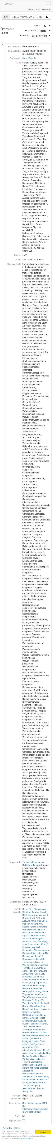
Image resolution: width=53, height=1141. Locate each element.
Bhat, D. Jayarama (31, 914)
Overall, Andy (34, 1026)
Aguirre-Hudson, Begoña (34, 1022)
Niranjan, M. (40, 1014)
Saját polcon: (15, 1120)
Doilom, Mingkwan (30, 1067)
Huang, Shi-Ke (41, 991)
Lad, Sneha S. (36, 1008)
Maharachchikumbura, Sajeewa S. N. (32, 1075)
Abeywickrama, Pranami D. (35, 920)
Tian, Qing (30, 982)
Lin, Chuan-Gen (32, 949)
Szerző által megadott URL (34, 1102)
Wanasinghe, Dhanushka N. (32, 1063)
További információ (26, 1138)
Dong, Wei (39, 1000)
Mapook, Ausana (30, 923)
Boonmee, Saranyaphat (32, 990)
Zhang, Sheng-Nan (40, 953)
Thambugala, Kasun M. (33, 961)
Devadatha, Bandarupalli (31, 1013)
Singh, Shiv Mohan (31, 1005)
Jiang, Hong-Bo (29, 970)
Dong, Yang (27, 909)
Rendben (43, 1132)
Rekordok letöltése (11, 1128)
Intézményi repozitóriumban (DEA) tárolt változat (35, 1110)
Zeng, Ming (27, 973)
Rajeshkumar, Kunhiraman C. (35, 1078)
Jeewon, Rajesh (39, 911)
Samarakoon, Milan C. (38, 944)
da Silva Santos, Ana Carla (36, 1054)
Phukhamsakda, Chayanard (35, 964)
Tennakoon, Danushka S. (34, 967)
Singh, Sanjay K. (41, 1003)
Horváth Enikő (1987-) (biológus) (33, 1043)
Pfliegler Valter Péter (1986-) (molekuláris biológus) (35, 1038)
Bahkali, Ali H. (42, 1064)
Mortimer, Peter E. (37, 1082)
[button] (47, 25)
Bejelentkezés (34, 9)
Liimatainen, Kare (30, 1020)
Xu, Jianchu (38, 1088)
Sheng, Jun (27, 1091)
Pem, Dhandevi (29, 932)
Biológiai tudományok (32, 864)
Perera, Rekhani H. (38, 926)
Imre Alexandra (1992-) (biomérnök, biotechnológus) (35, 1047)
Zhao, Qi (26, 1085)
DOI (24, 1105)
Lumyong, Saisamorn (31, 1087)
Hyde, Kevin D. (29, 58)
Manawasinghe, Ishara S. (34, 929)
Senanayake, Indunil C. (33, 956)
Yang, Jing (42, 970)
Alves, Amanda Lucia (32, 1053)
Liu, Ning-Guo (38, 917)
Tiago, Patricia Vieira (34, 1057)
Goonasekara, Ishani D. (33, 958)
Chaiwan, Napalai (30, 947)
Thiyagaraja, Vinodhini (32, 994)
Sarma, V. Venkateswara (33, 1017)
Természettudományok (33, 861)
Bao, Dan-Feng (40, 941)
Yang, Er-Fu (27, 1003)
